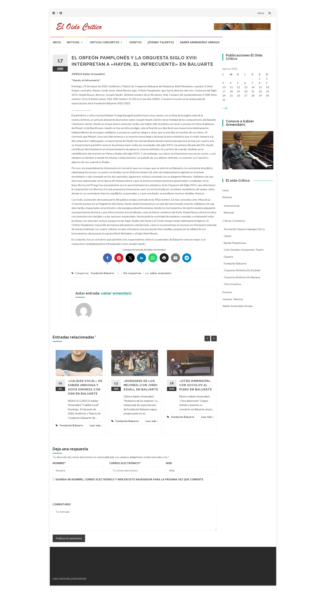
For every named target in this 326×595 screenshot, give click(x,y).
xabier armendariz (160, 273)
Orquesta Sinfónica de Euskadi (242, 270)
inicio (261, 13)
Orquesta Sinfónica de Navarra (242, 277)
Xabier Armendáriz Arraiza (200, 42)
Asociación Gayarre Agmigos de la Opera (244, 232)
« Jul (224, 108)
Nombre (59, 463)
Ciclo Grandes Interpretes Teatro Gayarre (244, 253)
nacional (229, 212)
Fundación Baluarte (102, 273)
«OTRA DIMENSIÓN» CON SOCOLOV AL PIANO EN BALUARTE (195, 385)
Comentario (62, 504)
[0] (107, 257)
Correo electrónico (125, 463)
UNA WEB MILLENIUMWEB (69, 578)
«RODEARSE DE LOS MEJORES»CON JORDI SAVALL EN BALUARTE (141, 385)
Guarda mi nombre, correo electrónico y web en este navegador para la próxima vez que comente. (130, 479)
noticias (73, 42)
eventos (135, 42)
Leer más (95, 425)
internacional (231, 205)
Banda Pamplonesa (235, 242)
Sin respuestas (132, 273)
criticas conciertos (104, 42)
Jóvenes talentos (161, 42)
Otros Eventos (232, 284)
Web (169, 463)
